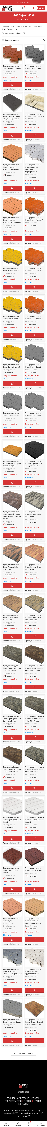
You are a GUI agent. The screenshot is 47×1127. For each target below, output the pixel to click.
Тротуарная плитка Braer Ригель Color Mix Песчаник (33, 617)
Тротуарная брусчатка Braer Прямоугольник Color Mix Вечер (12, 718)
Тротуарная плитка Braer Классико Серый (12, 1021)
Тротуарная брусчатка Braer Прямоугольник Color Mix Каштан (34, 668)
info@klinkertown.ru (29, 1113)
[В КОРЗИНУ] (12, 84)
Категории (22, 19)
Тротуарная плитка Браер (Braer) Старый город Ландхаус (12, 463)
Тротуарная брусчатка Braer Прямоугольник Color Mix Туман (12, 668)
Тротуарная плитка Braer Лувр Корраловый (11, 920)
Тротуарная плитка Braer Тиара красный (12, 67)
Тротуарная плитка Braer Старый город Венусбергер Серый (11, 116)
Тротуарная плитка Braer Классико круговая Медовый (33, 920)
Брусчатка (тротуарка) (31, 26)
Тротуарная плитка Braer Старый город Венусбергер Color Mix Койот (12, 515)
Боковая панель (12, 40)
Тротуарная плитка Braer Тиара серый (33, 67)
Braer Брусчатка (9, 71)
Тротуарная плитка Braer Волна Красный (34, 219)
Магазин (15, 26)
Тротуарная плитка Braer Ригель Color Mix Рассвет (33, 567)
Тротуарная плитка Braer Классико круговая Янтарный (11, 167)
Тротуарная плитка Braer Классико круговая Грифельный (12, 971)
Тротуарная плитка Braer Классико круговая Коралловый (12, 220)
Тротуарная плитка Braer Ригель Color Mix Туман (33, 514)
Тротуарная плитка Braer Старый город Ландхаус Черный (33, 463)
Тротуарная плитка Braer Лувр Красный (33, 869)
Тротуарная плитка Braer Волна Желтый (11, 269)
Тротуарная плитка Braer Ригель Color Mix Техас (11, 567)
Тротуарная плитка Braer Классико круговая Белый (33, 971)
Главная (5, 26)
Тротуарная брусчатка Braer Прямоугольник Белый (12, 819)
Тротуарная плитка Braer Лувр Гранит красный (11, 870)
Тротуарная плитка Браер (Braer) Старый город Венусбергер (34, 1022)
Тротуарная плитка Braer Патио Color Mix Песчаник (34, 116)
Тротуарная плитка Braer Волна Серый (33, 366)
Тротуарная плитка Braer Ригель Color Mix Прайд (11, 617)
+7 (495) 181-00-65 (24, 2)
